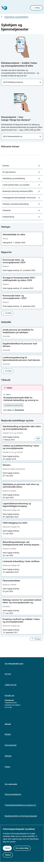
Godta (7, 848)
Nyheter (8, 734)
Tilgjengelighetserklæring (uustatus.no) (20, 805)
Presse (7, 767)
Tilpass (8, 855)
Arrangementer (10, 745)
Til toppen (37, 639)
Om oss (8, 674)
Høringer (8, 756)
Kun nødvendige (22, 848)
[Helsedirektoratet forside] (4, 8)
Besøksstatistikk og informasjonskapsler (21, 816)
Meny (38, 8)
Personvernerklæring (13, 794)
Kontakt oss (9, 695)
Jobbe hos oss (10, 685)
